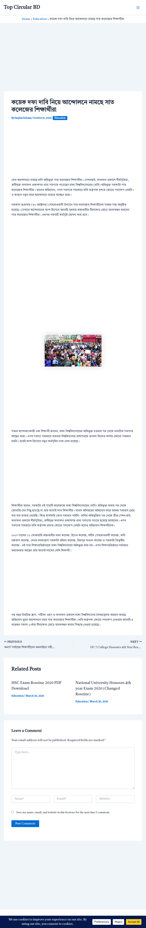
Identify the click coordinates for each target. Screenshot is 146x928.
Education (40, 19)
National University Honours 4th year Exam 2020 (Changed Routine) (103, 688)
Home (26, 19)
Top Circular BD (22, 7)
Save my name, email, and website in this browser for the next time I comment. (63, 812)
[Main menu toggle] (138, 7)
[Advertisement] (73, 63)
